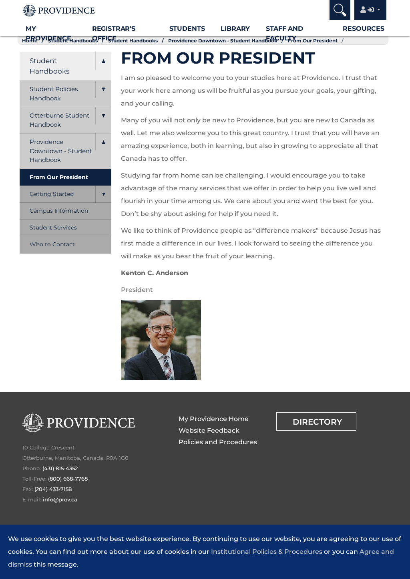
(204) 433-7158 (53, 489)
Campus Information (59, 210)
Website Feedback (209, 430)
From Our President (59, 177)
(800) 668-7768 (68, 478)
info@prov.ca (60, 499)
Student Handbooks (49, 66)
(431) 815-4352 (60, 468)
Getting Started (52, 194)
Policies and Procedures (218, 442)
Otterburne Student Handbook (59, 120)
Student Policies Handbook (54, 93)
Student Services (53, 227)
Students (187, 28)
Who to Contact (52, 244)
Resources (363, 28)
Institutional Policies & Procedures (266, 551)
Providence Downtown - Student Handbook (61, 151)
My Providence (48, 33)
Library (235, 28)
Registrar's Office (113, 33)
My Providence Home (214, 419)
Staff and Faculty (284, 33)
